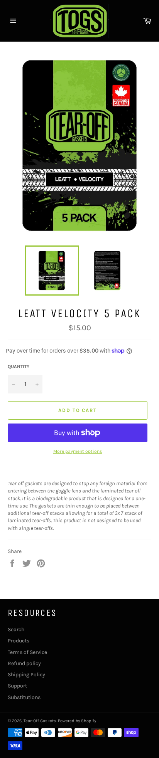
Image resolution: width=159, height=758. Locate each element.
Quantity (18, 366)
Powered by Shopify (77, 720)
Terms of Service (27, 652)
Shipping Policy (26, 674)
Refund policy (24, 663)
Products (18, 640)
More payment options (77, 451)
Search (16, 629)
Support (17, 685)
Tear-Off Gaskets (40, 720)
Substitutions (24, 697)
